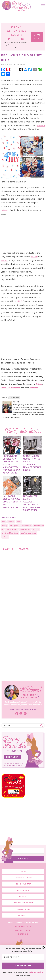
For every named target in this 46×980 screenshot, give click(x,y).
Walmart (41, 125)
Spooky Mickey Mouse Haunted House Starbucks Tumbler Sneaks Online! (32, 463)
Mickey (34, 256)
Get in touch (23, 930)
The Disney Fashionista (16, 6)
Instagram (15, 387)
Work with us (30, 709)
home (19, 522)
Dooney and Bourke (23, 903)
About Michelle (16, 709)
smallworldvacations (28, 533)
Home (23, 871)
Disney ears (14, 526)
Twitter (39, 384)
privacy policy (36, 972)
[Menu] (42, 5)
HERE (19, 301)
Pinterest (33, 387)
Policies (23, 934)
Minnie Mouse (25, 529)
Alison (16, 401)
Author (4, 398)
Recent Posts (14, 398)
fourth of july (26, 526)
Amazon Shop (23, 890)
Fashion (11, 522)
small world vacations (10, 533)
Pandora (23, 897)
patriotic (5, 210)
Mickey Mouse (11, 529)
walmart (5, 537)
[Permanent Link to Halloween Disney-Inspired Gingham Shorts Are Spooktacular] (12, 493)
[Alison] (7, 412)
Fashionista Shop (23, 878)
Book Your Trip (23, 884)
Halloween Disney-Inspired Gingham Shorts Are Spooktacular (12, 502)
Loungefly (23, 915)
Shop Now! (37, 36)
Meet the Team (23, 926)
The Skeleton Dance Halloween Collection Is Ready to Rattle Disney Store (31, 503)
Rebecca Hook (23, 909)
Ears (3, 522)
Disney (4, 526)
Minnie (4, 260)
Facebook (5, 387)
